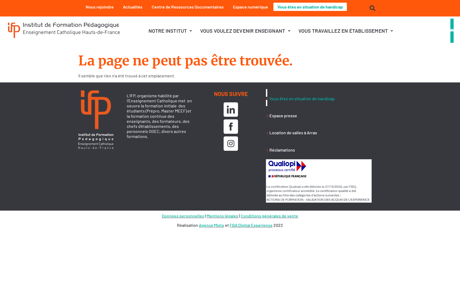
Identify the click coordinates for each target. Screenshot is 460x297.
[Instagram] (231, 143)
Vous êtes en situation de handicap (310, 6)
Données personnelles (183, 215)
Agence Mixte (211, 225)
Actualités (132, 6)
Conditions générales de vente (269, 215)
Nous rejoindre (100, 6)
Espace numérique (250, 6)
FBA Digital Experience (251, 225)
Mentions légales (222, 215)
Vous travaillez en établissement (343, 31)
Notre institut (168, 31)
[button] (170, 31)
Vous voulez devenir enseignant (242, 31)
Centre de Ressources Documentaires (188, 6)
